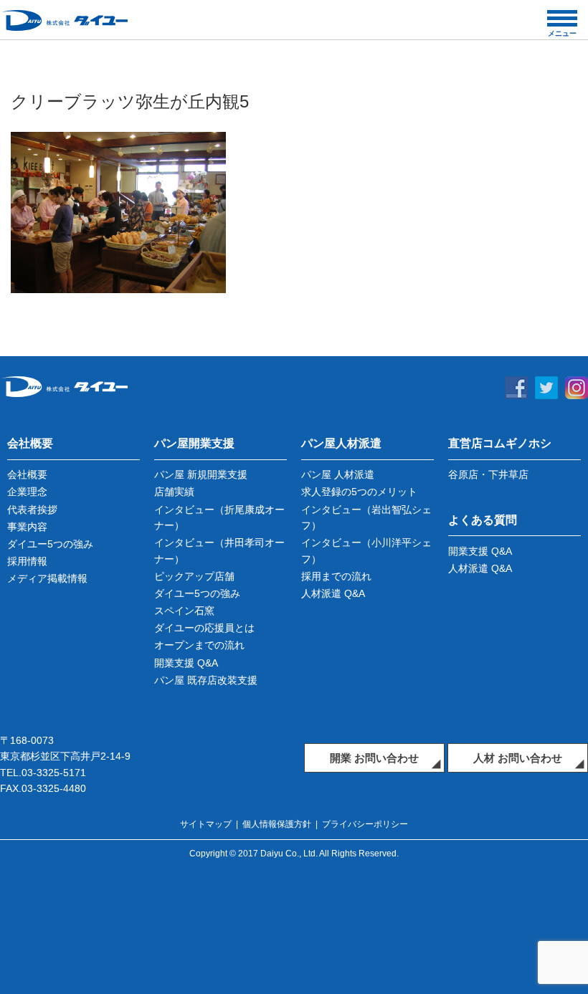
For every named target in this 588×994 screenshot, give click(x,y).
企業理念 (27, 491)
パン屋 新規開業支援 (200, 474)
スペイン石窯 (184, 610)
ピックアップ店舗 (194, 576)
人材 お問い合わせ (517, 758)
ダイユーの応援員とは (204, 628)
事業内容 (27, 526)
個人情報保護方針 (276, 824)
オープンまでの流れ (199, 645)
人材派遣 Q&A (333, 593)
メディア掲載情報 (47, 578)
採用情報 (27, 561)
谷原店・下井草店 (488, 474)
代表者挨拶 (32, 509)
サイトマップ (206, 824)
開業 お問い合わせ (374, 758)
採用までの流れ (336, 576)
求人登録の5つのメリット (359, 491)
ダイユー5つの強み (50, 544)
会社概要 (27, 474)
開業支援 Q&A (186, 663)
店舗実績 (174, 491)
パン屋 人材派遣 (337, 474)
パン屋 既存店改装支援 (205, 680)
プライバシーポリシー (365, 824)
